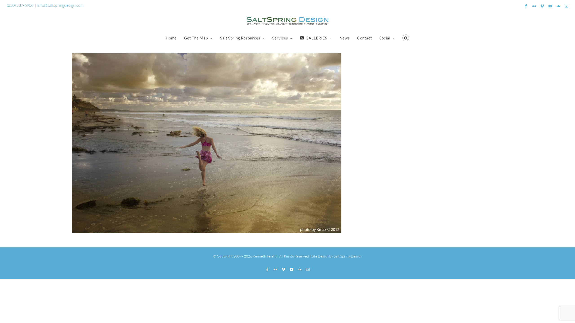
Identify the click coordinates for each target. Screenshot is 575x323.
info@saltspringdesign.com (60, 5)
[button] (405, 38)
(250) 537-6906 (20, 5)
